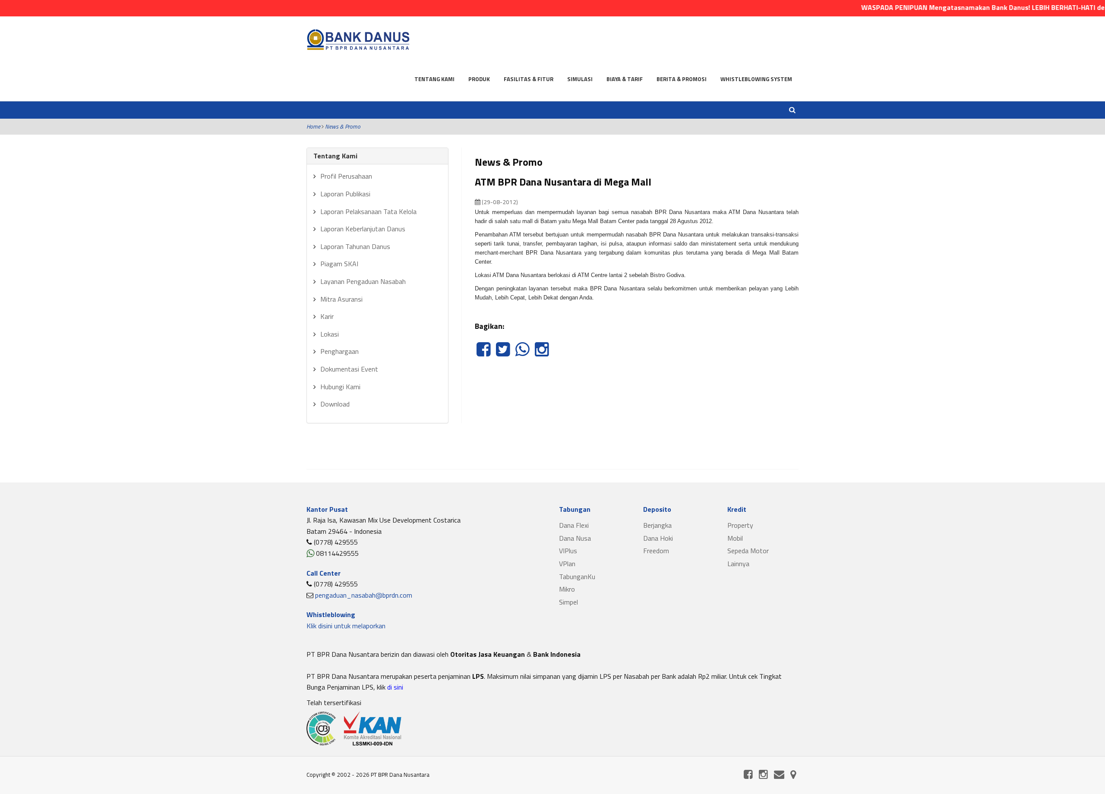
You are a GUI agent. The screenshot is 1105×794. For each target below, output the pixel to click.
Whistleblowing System (756, 79)
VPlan (567, 563)
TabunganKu (577, 576)
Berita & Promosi (682, 79)
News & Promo (342, 126)
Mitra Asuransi (341, 299)
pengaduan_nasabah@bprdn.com (363, 595)
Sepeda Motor (748, 550)
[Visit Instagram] (542, 354)
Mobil (735, 538)
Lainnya (738, 563)
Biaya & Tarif (624, 79)
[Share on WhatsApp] (523, 354)
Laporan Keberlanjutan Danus (362, 229)
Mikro (567, 589)
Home (313, 126)
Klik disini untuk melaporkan (345, 626)
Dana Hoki (658, 538)
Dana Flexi (574, 525)
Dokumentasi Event (349, 369)
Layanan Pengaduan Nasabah (363, 281)
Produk (479, 79)
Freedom (656, 550)
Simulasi (580, 79)
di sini (394, 687)
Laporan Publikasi (345, 194)
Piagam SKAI (339, 263)
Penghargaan (339, 351)
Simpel (568, 602)
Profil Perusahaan (346, 176)
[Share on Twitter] (504, 354)
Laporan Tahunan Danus (355, 246)
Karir (327, 316)
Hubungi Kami (340, 386)
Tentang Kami (434, 79)
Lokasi (329, 334)
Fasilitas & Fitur (528, 79)
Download (335, 404)
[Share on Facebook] (484, 354)
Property (740, 525)
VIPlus (568, 550)
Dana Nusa (575, 538)
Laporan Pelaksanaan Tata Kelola (368, 211)
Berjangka (657, 525)
